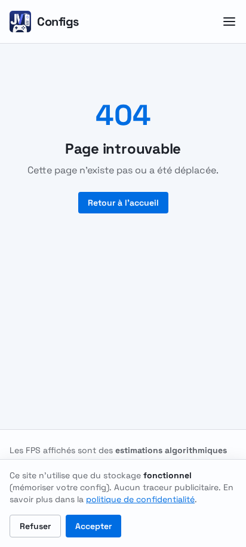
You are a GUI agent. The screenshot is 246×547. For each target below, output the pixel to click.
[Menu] (229, 21)
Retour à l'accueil (123, 202)
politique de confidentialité (140, 499)
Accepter (93, 526)
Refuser (35, 526)
